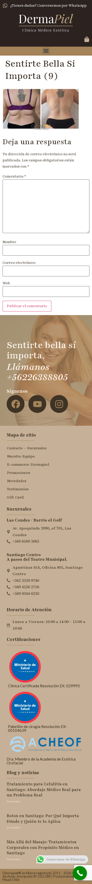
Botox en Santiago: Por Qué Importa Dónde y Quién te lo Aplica (43, 818)
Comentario (14, 176)
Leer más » (14, 801)
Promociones (18, 472)
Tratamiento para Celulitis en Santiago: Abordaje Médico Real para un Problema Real (44, 789)
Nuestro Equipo (21, 456)
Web (6, 283)
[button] (46, 51)
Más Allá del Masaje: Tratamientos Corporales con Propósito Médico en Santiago (43, 847)
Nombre (9, 242)
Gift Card (15, 497)
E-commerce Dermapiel (28, 464)
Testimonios (18, 489)
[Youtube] (37, 404)
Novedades (16, 480)
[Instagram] (59, 404)
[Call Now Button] (80, 873)
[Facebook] (16, 404)
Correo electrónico (19, 263)
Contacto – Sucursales (27, 448)
